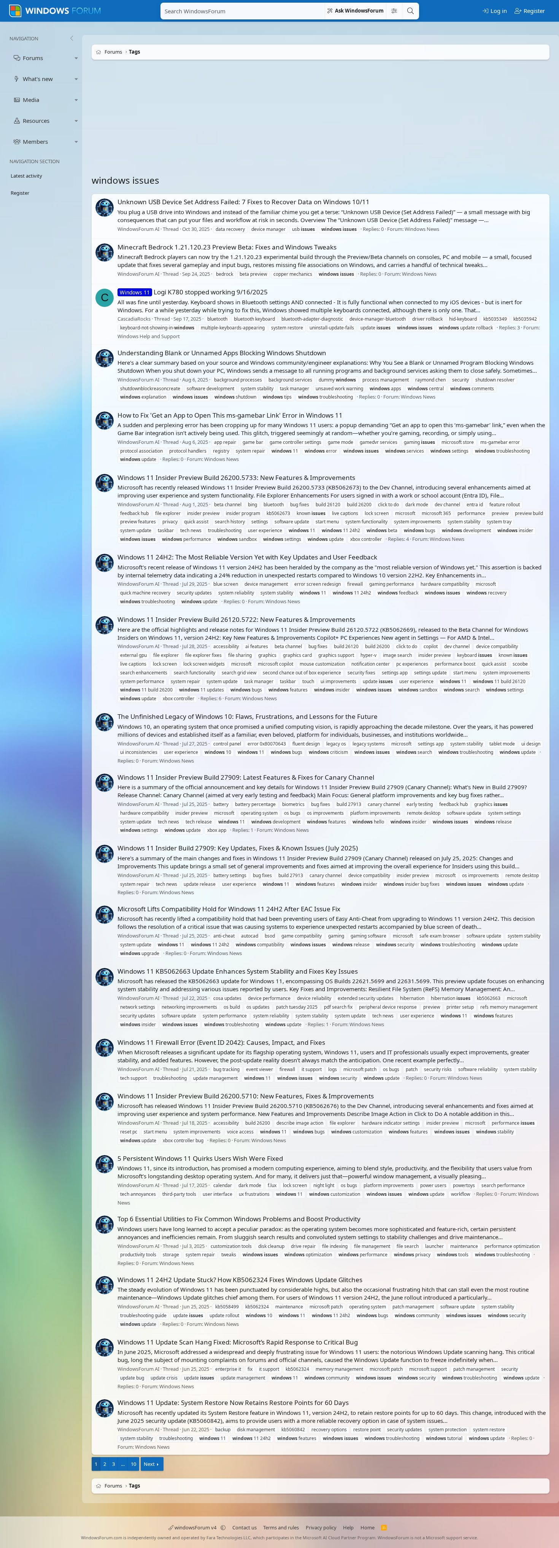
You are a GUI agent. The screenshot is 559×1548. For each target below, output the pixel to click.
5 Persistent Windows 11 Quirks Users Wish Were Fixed (200, 1158)
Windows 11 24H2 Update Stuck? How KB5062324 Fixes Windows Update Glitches (240, 1279)
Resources (36, 120)
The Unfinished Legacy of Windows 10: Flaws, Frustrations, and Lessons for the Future (248, 716)
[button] (76, 58)
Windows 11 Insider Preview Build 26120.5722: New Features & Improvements (236, 619)
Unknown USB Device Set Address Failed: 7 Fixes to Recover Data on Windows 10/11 (244, 201)
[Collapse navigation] (71, 38)
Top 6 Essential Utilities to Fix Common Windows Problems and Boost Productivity (239, 1218)
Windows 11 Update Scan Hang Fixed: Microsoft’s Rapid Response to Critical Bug (238, 1342)
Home (367, 1527)
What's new (38, 79)
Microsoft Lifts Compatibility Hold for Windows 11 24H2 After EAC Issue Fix (229, 908)
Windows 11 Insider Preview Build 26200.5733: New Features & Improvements (236, 477)
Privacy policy (321, 1527)
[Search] (410, 11)
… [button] (123, 1464)
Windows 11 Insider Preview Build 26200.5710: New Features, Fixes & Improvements (246, 1096)
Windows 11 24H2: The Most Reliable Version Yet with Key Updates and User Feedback (247, 557)
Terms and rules (281, 1527)
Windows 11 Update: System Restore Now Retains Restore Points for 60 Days (233, 1402)
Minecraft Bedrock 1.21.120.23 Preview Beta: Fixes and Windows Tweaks (227, 247)
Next (149, 1464)
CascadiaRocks (134, 319)
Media (31, 99)
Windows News (422, 229)
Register (20, 192)
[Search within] (394, 11)
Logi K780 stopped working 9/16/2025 (194, 292)
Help (348, 1527)
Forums (33, 58)
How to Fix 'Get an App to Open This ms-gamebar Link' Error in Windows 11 (230, 415)
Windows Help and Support (149, 336)
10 (133, 1464)
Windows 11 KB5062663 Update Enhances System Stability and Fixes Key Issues (238, 971)
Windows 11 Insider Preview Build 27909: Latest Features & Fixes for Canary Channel (246, 777)
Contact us (244, 1527)
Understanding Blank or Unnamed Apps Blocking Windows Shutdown (222, 352)
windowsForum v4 (195, 1527)
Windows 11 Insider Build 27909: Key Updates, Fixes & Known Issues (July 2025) (238, 848)
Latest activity (26, 175)
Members (35, 141)
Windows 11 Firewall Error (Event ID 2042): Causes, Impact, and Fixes (221, 1042)
